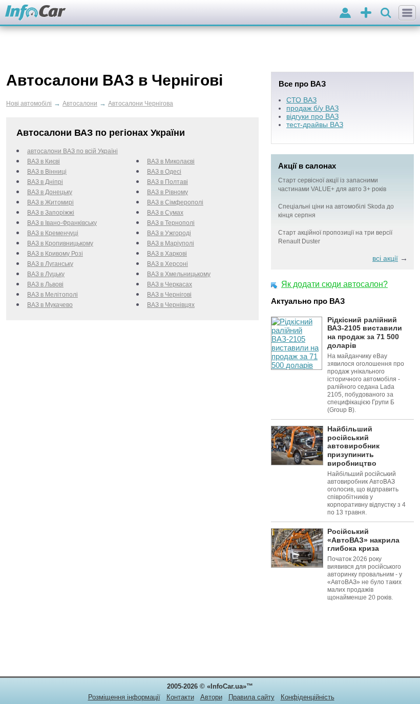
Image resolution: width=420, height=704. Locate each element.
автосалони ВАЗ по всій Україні (72, 151)
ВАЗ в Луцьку (46, 274)
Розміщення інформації (124, 697)
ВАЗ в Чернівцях (171, 304)
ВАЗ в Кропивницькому (60, 243)
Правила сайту (251, 697)
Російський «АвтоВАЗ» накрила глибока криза (363, 540)
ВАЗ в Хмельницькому (179, 274)
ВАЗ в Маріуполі (170, 243)
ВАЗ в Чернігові (169, 294)
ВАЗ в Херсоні (167, 263)
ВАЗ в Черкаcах (169, 284)
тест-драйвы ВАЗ (314, 124)
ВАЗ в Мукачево (50, 304)
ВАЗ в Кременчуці (52, 233)
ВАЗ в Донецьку (49, 192)
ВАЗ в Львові (45, 284)
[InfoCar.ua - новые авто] (35, 13)
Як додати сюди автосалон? (334, 284)
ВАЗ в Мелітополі (52, 294)
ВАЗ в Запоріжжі (50, 212)
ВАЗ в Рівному (167, 192)
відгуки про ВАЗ (312, 116)
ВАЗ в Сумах (165, 212)
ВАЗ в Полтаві (167, 181)
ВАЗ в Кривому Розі (55, 253)
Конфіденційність (307, 697)
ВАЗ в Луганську (50, 263)
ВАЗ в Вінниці (47, 171)
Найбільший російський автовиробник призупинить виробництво (353, 446)
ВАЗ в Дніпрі (45, 181)
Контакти (180, 697)
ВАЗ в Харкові (167, 253)
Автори (211, 697)
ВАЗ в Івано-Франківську (62, 222)
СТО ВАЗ (301, 100)
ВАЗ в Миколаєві (171, 161)
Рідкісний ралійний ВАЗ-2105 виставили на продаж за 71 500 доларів (364, 332)
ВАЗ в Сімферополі (175, 202)
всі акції (385, 258)
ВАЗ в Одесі (164, 171)
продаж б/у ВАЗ (312, 108)
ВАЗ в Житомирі (50, 202)
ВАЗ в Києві (43, 161)
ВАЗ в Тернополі (171, 222)
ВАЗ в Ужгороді (169, 233)
